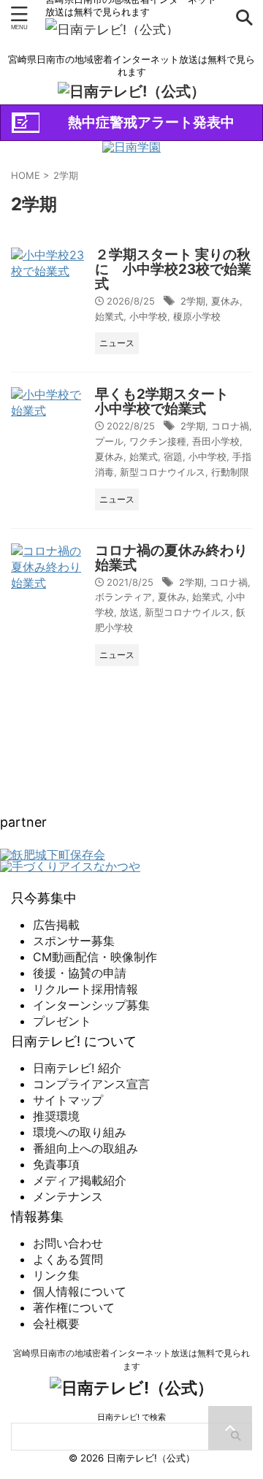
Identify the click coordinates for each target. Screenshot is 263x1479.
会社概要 (56, 1323)
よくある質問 (68, 1259)
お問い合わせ (68, 1243)
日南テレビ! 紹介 (77, 1067)
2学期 (192, 301)
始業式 (109, 316)
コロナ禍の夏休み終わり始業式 (171, 557)
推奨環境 (56, 1116)
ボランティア (123, 597)
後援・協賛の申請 (79, 973)
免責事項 (56, 1164)
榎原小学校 (197, 316)
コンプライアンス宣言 (91, 1084)
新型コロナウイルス (162, 472)
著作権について (74, 1307)
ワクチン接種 (157, 441)
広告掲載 (56, 924)
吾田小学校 (216, 441)
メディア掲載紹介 (79, 1180)
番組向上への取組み (85, 1148)
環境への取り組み (79, 1132)
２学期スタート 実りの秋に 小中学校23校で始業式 (173, 269)
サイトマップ (68, 1100)
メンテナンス (68, 1196)
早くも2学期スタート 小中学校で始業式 (169, 401)
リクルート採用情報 (85, 989)
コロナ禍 (230, 426)
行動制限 (230, 472)
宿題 (173, 456)
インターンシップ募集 (91, 1005)
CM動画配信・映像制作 (95, 956)
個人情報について (79, 1291)
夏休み (225, 301)
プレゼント (62, 1021)
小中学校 (148, 316)
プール (109, 441)
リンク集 (56, 1275)
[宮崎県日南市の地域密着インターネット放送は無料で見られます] (112, 29)
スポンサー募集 (74, 940)
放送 (129, 612)
